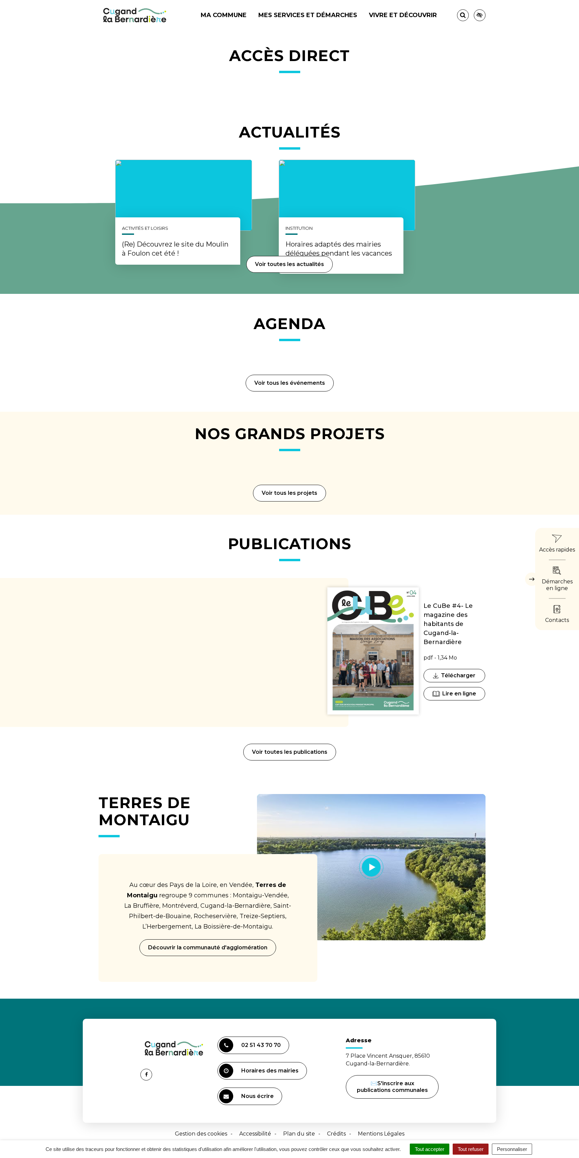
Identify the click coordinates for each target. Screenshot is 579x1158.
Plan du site (299, 1133)
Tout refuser (471, 1149)
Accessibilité (255, 1133)
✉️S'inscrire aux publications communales (392, 1086)
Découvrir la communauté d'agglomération (207, 947)
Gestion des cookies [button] (201, 1133)
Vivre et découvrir (403, 15)
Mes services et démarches (307, 15)
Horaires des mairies (270, 1070)
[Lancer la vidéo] (371, 867)
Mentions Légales (381, 1133)
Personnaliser (512, 1149)
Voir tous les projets (289, 493)
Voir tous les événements (289, 383)
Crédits (336, 1133)
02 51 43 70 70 (261, 1045)
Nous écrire (258, 1099)
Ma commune (224, 15)
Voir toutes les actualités (289, 264)
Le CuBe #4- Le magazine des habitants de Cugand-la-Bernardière (448, 624)
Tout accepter (429, 1149)
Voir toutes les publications (289, 752)
